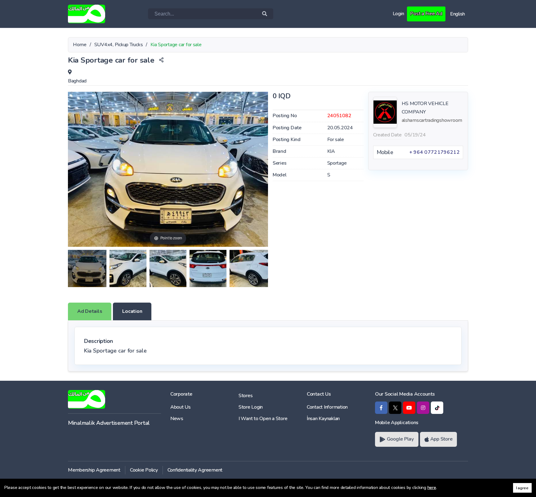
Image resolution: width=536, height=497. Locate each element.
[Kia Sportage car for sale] (87, 268)
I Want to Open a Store (263, 418)
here (431, 487)
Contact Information (327, 407)
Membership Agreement (94, 470)
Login (398, 13)
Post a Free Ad (426, 13)
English (457, 14)
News (176, 418)
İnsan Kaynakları (323, 418)
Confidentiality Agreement (195, 470)
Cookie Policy (144, 470)
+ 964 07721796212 (434, 152)
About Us (180, 407)
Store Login (251, 407)
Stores (245, 395)
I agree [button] (522, 487)
